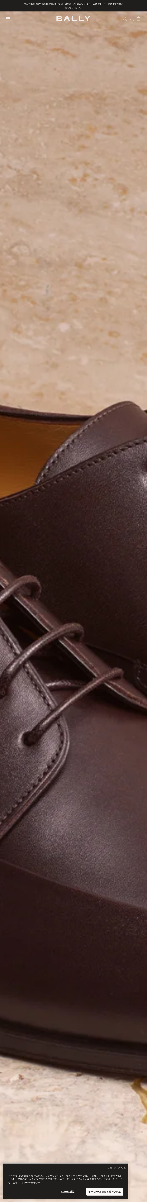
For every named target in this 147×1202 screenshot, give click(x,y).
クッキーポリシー (30, 1182)
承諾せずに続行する (117, 1168)
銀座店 (68, 4)
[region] (73, 606)
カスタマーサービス (102, 4)
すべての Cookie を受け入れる (104, 1191)
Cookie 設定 (67, 1191)
